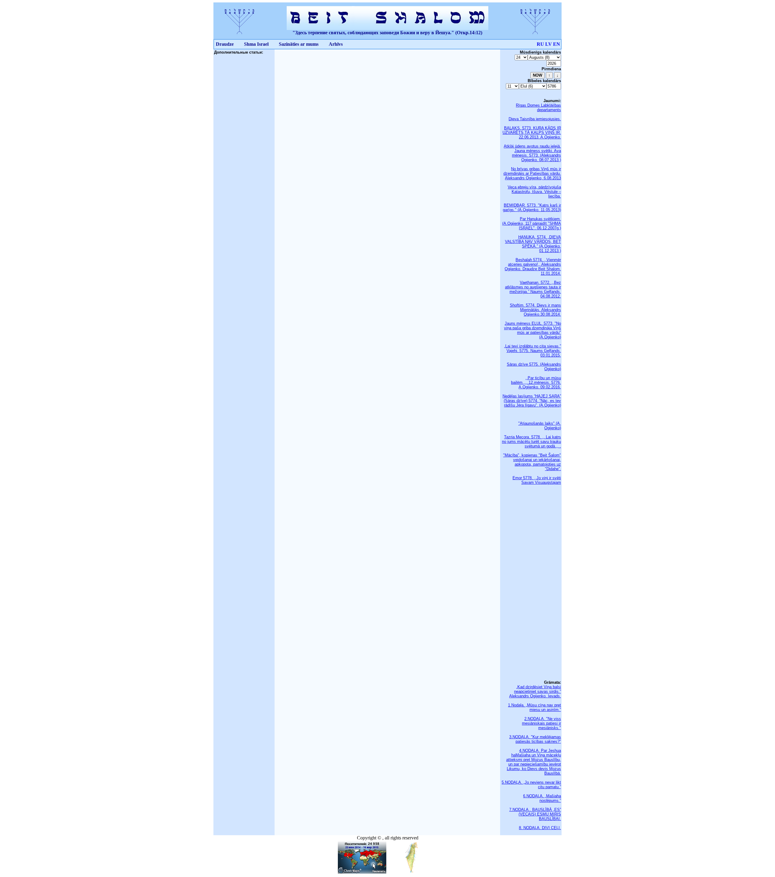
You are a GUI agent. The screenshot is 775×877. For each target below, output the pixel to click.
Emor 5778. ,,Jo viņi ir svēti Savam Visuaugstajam (537, 480)
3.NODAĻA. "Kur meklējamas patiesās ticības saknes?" (535, 739)
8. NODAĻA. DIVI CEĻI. (540, 828)
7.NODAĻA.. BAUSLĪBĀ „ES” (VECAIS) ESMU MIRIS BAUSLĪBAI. (535, 814)
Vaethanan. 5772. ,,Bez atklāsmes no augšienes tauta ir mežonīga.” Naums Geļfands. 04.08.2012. (533, 289)
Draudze (225, 44)
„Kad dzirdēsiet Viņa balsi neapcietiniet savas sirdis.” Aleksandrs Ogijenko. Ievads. (535, 691)
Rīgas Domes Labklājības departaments (538, 107)
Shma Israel (256, 44)
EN (556, 44)
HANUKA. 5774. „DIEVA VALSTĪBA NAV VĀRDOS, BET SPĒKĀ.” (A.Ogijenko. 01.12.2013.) (533, 244)
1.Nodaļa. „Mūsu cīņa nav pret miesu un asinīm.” (534, 707)
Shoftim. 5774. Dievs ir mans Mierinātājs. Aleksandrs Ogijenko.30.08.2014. (535, 310)
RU (540, 44)
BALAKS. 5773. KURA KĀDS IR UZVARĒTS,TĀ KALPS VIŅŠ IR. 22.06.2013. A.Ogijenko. (532, 132)
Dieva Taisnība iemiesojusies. (535, 119)
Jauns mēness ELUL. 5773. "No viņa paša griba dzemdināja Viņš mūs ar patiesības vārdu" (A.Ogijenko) (532, 330)
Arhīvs (336, 44)
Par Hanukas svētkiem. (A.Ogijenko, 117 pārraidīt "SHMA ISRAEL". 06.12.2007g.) (531, 223)
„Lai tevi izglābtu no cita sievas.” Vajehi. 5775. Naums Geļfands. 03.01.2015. (532, 350)
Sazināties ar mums (298, 44)
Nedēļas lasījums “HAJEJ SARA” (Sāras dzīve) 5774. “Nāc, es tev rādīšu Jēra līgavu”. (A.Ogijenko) (532, 400)
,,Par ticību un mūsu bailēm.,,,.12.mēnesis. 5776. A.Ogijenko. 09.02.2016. (536, 382)
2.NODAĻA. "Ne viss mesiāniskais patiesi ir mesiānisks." (541, 723)
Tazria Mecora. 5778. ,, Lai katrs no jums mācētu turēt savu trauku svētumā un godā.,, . (531, 441)
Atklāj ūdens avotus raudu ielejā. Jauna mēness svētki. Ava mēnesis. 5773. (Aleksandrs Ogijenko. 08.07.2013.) (532, 153)
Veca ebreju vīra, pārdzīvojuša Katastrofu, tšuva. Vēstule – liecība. (534, 191)
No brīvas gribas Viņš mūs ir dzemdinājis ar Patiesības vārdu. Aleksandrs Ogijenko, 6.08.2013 (532, 173)
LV (548, 44)
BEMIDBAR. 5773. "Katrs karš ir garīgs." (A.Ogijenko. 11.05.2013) (532, 207)
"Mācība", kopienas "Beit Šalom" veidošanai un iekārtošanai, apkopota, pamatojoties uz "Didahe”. (532, 462)
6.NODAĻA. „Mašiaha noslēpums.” (542, 798)
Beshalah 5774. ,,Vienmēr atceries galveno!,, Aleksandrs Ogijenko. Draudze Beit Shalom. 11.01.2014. (533, 266)
